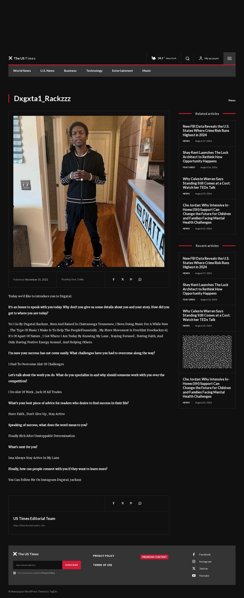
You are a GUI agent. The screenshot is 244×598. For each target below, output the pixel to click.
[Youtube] (193, 575)
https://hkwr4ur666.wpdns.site (29, 525)
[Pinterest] (131, 279)
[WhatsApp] (140, 279)
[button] (187, 58)
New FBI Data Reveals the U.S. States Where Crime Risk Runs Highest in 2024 (206, 130)
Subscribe (71, 564)
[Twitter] (122, 279)
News (232, 100)
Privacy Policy (48, 573)
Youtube (204, 575)
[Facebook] (113, 279)
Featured (189, 167)
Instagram (205, 561)
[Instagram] (193, 561)
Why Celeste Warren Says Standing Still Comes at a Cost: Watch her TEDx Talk (206, 183)
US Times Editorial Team (34, 518)
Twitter (203, 568)
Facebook (205, 554)
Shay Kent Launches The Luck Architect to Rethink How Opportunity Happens (205, 156)
